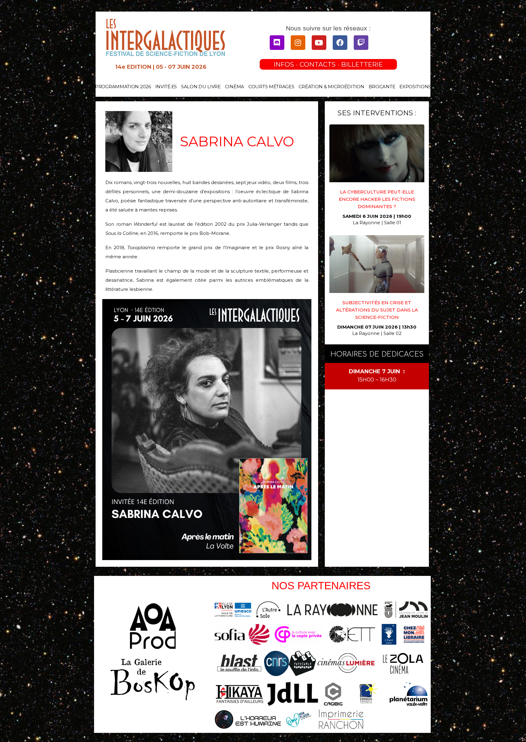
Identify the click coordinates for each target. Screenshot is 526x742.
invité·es (166, 86)
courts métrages (271, 86)
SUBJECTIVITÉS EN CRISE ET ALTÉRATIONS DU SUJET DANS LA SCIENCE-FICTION (377, 310)
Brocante (382, 86)
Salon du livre (201, 86)
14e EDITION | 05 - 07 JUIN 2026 (160, 67)
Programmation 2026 (123, 86)
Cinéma (234, 86)
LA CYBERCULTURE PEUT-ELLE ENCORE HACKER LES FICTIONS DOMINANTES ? (377, 199)
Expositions (415, 86)
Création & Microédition (331, 86)
